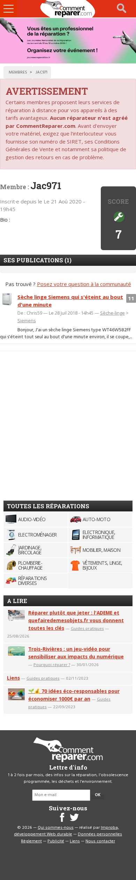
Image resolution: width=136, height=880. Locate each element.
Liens (13, 677)
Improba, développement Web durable (66, 831)
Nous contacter (100, 841)
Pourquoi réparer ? (51, 664)
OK (97, 795)
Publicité (55, 841)
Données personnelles (100, 834)
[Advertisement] (68, 423)
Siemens (26, 320)
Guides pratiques (87, 628)
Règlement (31, 841)
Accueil (68, 8)
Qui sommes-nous (56, 827)
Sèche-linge (112, 313)
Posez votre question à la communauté (84, 283)
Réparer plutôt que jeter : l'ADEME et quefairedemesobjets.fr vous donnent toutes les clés (76, 620)
